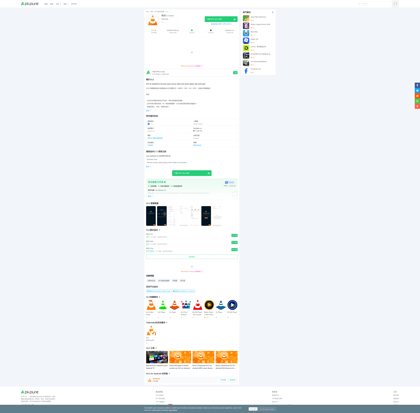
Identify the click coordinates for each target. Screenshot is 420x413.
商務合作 (396, 402)
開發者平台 (275, 395)
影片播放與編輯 (159, 11)
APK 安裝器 (159, 395)
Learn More (173, 410)
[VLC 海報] (151, 216)
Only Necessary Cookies (267, 409)
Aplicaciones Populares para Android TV (157, 366)
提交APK (275, 402)
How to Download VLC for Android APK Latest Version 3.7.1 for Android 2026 (202, 366)
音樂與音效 (151, 280)
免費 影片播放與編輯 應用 (155, 138)
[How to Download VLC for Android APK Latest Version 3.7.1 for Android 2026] (203, 357)
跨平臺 (182, 280)
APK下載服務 (160, 402)
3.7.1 (152, 124)
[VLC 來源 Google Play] (197, 131)
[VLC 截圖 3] (184, 216)
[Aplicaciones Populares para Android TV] (157, 357)
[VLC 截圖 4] (195, 216)
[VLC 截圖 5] (206, 216)
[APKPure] (29, 4)
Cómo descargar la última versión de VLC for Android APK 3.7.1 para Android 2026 (180, 366)
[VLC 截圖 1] (162, 216)
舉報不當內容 (197, 145)
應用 (151, 11)
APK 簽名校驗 (160, 398)
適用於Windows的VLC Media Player (159, 291)
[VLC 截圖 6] (217, 216)
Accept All (253, 409)
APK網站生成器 (277, 398)
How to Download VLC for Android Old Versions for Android (225, 366)
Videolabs (164, 19)
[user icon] (395, 4)
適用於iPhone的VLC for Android (184, 291)
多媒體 (174, 280)
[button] (192, 31)
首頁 (147, 11)
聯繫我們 (396, 398)
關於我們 (396, 395)
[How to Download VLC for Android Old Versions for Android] (227, 357)
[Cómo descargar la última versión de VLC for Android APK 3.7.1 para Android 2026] (180, 357)
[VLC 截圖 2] (173, 216)
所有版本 (192, 257)
